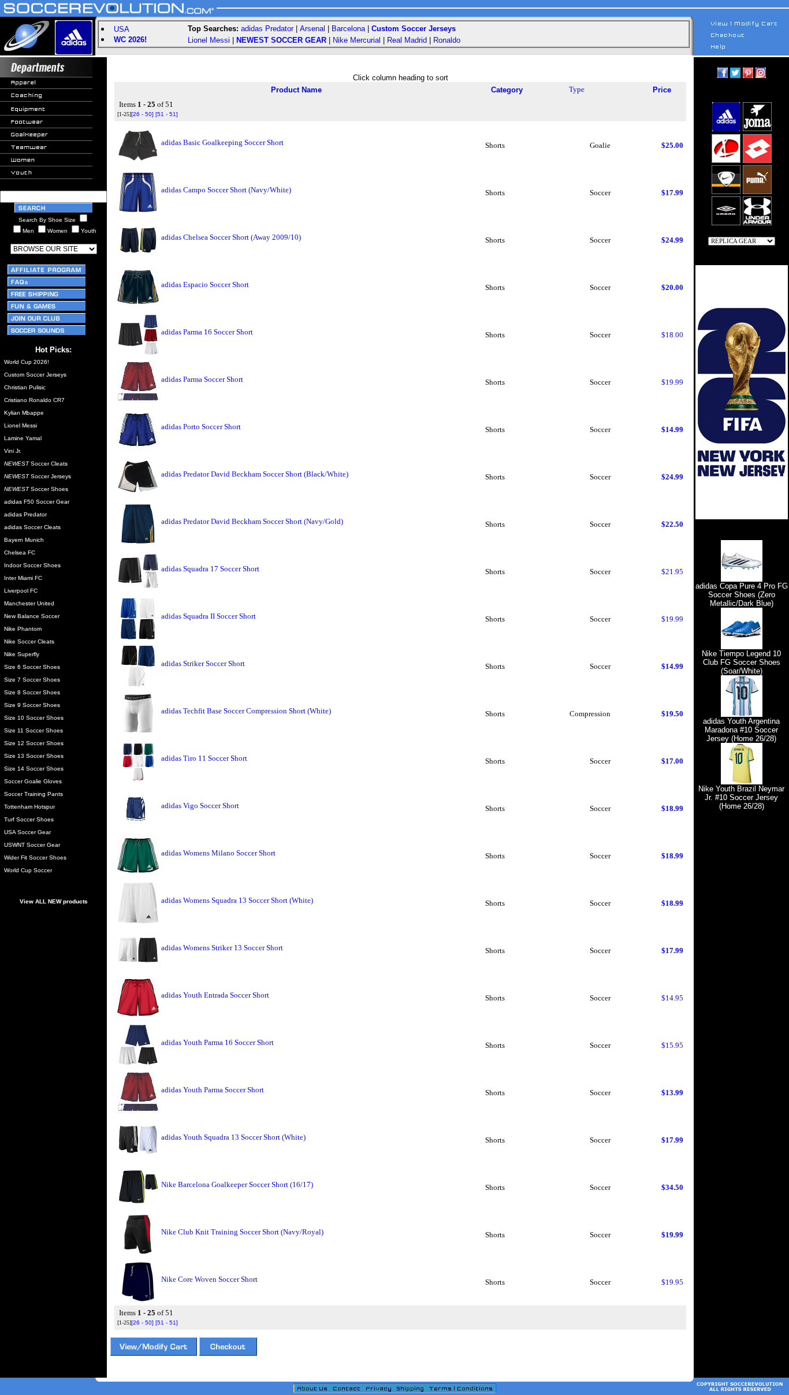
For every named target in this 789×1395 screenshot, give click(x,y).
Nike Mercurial (357, 40)
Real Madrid (407, 40)
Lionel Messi (209, 40)
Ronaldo (446, 40)
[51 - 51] (166, 114)
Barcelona (348, 28)
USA (121, 29)
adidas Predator (267, 28)
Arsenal (312, 28)
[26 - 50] (142, 114)
